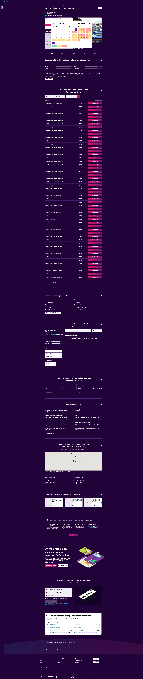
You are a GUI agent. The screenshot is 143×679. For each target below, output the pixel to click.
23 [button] (69, 37)
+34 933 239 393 (48, 13)
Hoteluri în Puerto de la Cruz (79, 630)
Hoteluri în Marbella (50, 630)
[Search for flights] (1, 5)
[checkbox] (50, 364)
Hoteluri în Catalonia (68, 5)
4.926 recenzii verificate (57, 15)
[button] (2, 2)
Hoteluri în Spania (61, 5)
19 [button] (86, 34)
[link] (73, 535)
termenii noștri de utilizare (64, 603)
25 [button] (56, 40)
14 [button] (64, 34)
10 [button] (53, 34)
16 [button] (69, 34)
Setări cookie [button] (47, 284)
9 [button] (69, 32)
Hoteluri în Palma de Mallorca (79, 629)
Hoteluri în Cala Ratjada (51, 624)
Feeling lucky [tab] (64, 618)
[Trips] (1, 15)
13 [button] (61, 34)
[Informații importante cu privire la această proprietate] (101, 379)
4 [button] (56, 32)
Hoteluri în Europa (54, 5)
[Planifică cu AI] (1, 12)
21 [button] (64, 37)
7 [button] (64, 32)
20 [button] (61, 37)
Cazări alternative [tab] (56, 618)
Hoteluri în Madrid (50, 629)
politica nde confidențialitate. (49, 604)
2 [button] (69, 29)
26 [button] (58, 40)
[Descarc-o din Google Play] (96, 659)
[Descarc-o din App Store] (96, 662)
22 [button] (66, 37)
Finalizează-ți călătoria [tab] (74, 618)
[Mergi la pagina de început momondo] (7, 1)
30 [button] (69, 40)
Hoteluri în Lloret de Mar (51, 632)
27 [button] (61, 40)
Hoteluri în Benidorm (77, 627)
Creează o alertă (91, 527)
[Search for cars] (1, 10)
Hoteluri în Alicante (77, 624)
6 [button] (61, 32)
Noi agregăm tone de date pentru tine (54, 647)
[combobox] (59, 589)
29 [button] (66, 40)
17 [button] (53, 37)
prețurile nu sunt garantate (75, 642)
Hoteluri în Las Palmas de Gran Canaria (53, 627)
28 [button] (64, 40)
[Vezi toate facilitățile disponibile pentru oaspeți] (101, 296)
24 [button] (53, 40)
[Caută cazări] (1, 7)
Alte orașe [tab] (49, 618)
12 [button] (86, 32)
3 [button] (53, 32)
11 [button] (56, 34)
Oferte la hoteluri (47, 5)
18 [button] (56, 37)
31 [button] (53, 42)
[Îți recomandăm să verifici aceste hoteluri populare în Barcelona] (101, 495)
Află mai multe (75, 280)
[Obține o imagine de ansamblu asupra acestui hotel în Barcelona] (101, 60)
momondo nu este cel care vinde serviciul (54, 645)
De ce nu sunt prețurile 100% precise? (53, 649)
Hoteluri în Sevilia (77, 632)
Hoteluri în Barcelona (76, 5)
